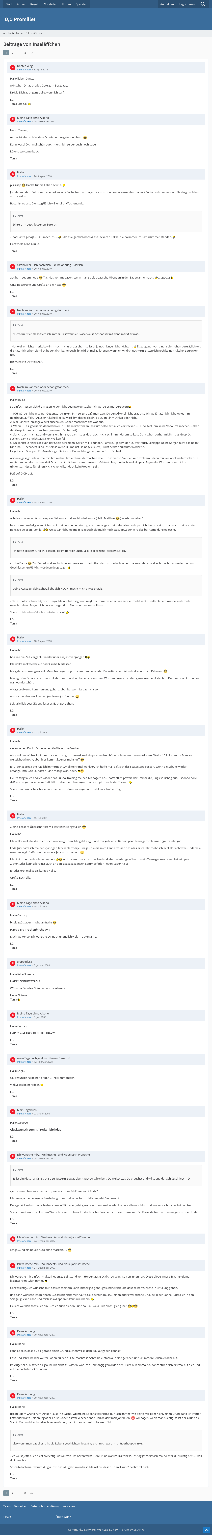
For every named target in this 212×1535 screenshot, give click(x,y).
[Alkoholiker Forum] (106, 19)
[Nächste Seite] (31, 52)
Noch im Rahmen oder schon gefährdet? (43, 310)
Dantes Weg (25, 66)
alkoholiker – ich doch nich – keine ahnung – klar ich (50, 265)
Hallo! (21, 172)
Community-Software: (93, 1530)
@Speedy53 (24, 961)
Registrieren (187, 4)
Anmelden (167, 4)
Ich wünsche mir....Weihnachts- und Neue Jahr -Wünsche (53, 1154)
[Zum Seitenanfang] (206, 1530)
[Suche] (203, 4)
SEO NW (138, 1530)
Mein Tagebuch (27, 1110)
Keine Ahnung (26, 1331)
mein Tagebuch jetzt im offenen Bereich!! (43, 1058)
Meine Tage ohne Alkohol (33, 118)
